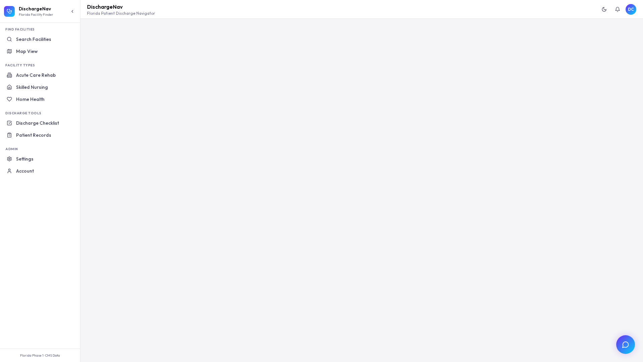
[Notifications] (617, 9)
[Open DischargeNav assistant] (625, 344)
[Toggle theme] (604, 9)
